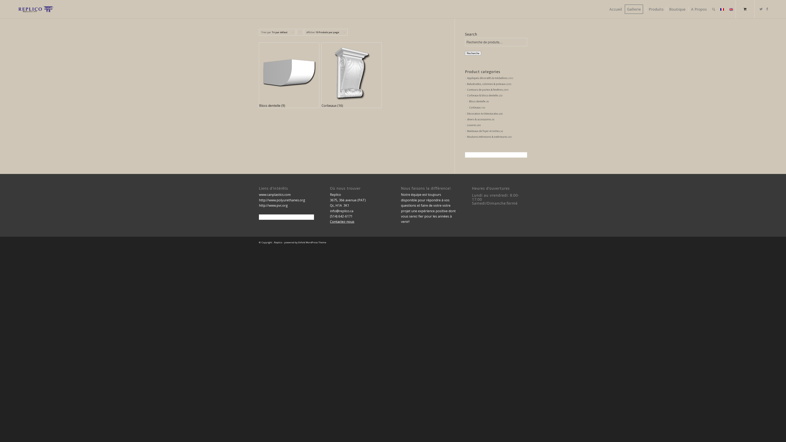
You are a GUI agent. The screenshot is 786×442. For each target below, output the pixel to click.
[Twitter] (761, 9)
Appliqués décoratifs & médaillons (487, 78)
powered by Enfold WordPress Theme (305, 242)
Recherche (473, 53)
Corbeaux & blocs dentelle (482, 95)
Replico (278, 242)
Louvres (471, 125)
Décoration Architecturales (482, 113)
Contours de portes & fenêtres (485, 89)
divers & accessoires (479, 119)
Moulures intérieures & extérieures (487, 137)
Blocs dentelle (477, 101)
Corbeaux (475, 107)
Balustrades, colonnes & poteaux (486, 84)
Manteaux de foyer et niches (483, 131)
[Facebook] (767, 9)
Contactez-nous (342, 221)
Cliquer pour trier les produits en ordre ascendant (300, 33)
